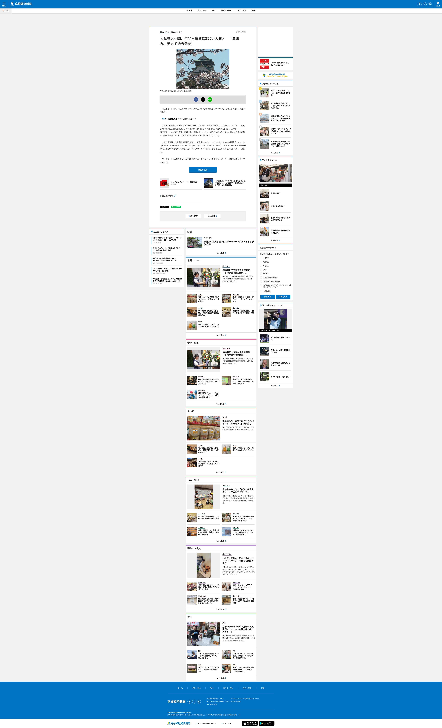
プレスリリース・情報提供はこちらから (245, 698)
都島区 (266, 258)
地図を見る (203, 170)
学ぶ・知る (241, 10)
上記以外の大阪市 (270, 277)
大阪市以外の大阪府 (271, 281)
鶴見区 (266, 273)
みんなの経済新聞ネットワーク (178, 723)
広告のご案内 (212, 704)
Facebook (420, 4)
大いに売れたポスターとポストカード (180, 119)
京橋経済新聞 (20, 4)
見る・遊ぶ (202, 10)
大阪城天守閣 (167, 196)
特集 (253, 10)
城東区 (266, 262)
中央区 (266, 266)
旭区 (265, 270)
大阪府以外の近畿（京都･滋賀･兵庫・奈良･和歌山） (277, 286)
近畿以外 (267, 291)
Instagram (430, 4)
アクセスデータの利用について (218, 701)
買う (214, 10)
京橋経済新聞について (215, 698)
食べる (189, 10)
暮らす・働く (226, 10)
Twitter (425, 4)
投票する (267, 297)
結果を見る (283, 297)
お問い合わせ (236, 701)
